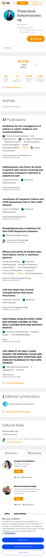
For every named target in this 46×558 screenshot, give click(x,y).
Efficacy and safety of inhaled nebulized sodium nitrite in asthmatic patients (22, 254)
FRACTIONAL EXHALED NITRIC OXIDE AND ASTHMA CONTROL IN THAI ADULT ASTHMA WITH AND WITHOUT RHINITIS (22, 323)
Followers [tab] (11, 453)
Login (22, 3)
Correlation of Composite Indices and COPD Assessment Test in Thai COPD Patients (23, 202)
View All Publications (15, 383)
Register (35, 3)
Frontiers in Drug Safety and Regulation (25, 439)
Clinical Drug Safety (9, 434)
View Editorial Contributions (18, 412)
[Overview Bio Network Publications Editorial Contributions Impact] (23, 48)
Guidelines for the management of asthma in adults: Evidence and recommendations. (21, 129)
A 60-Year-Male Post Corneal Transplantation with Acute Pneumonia (18, 292)
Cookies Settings (23, 552)
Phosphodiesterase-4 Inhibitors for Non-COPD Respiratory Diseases (21, 230)
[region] (23, 536)
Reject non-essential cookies (23, 546)
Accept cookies (23, 540)
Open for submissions (14, 442)
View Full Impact (13, 87)
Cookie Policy (10, 533)
